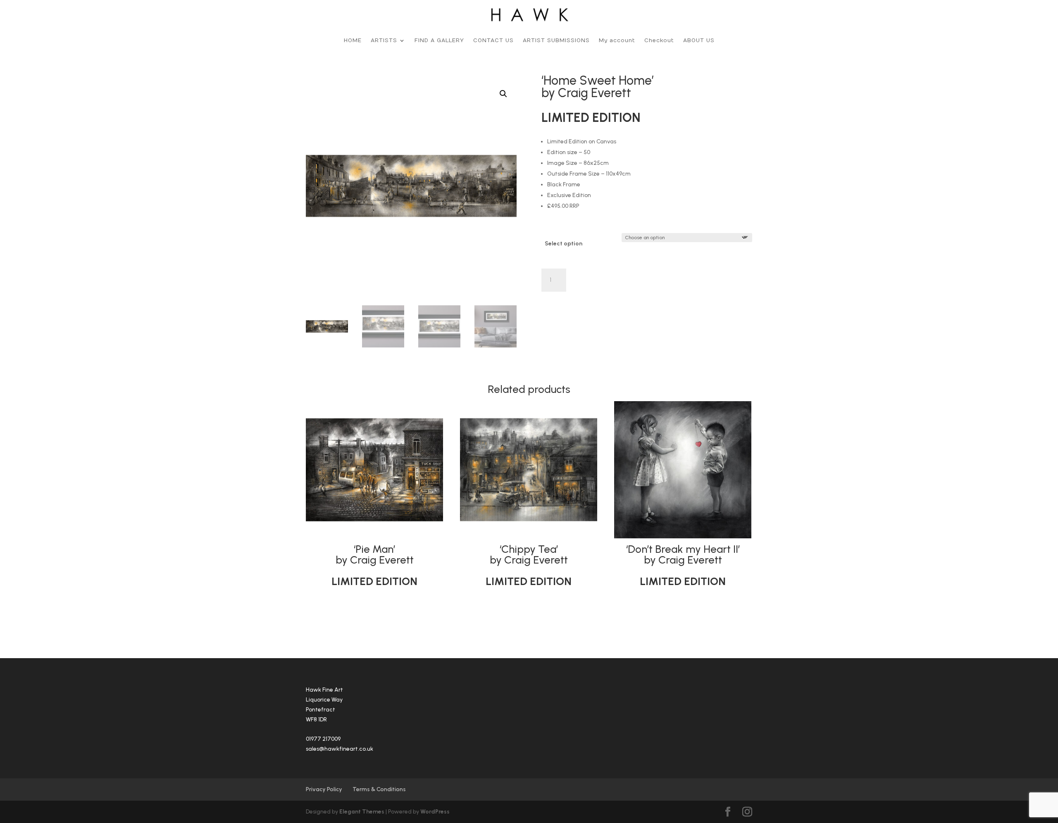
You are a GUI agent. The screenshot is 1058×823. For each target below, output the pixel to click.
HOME (353, 40)
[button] (503, 93)
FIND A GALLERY (439, 40)
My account (617, 40)
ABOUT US (699, 40)
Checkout (659, 40)
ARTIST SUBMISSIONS (556, 40)
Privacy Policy (324, 789)
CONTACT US (493, 40)
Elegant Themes (361, 811)
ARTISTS (384, 40)
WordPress (435, 811)
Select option (563, 243)
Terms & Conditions (379, 789)
